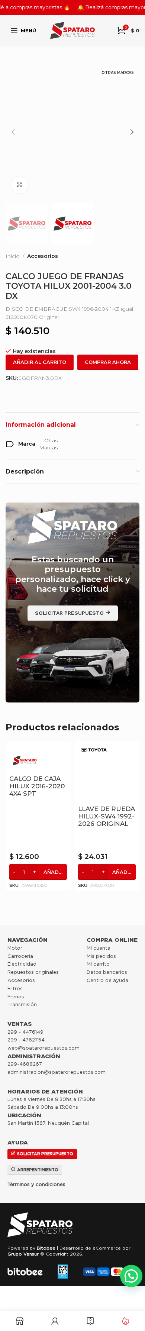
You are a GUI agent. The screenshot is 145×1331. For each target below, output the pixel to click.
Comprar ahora (108, 362)
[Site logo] (72, 30)
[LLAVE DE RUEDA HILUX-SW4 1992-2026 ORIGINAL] (107, 773)
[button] (13, 132)
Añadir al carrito (39, 362)
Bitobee (46, 1248)
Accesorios (42, 256)
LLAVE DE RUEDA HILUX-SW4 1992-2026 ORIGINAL (106, 816)
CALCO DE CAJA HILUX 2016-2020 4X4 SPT (37, 786)
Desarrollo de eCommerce (90, 1248)
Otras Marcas (48, 444)
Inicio (13, 256)
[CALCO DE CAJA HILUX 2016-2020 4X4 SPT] (38, 758)
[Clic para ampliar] (19, 185)
